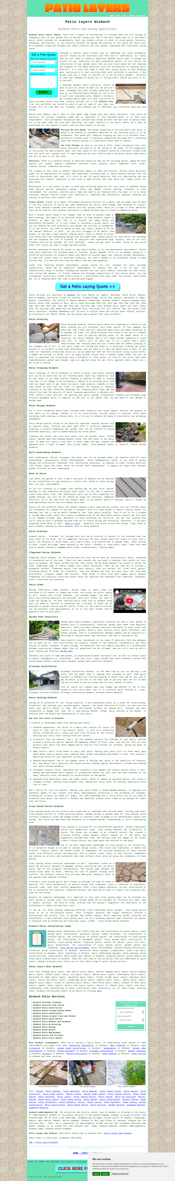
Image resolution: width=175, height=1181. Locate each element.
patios (118, 61)
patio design (90, 93)
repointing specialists (81, 1045)
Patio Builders (67, 1102)
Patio (32, 295)
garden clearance (137, 1051)
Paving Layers (73, 1094)
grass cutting (138, 1054)
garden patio (90, 64)
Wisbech (71, 295)
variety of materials (74, 161)
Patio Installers (47, 1102)
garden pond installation (71, 1048)
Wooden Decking (116, 1105)
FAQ (47, 1161)
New (36, 1161)
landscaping (109, 1048)
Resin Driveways (81, 1161)
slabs (142, 164)
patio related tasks (46, 959)
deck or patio (72, 524)
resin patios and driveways (74, 948)
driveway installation (101, 1051)
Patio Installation (110, 1100)
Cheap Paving (130, 1102)
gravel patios (134, 956)
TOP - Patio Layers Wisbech (43, 1142)
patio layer (123, 59)
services (56, 1056)
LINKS (118, 15)
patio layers (119, 306)
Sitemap (30, 1161)
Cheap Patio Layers (48, 1100)
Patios (141, 1097)
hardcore (97, 138)
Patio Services (98, 1105)
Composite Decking (38, 1108)
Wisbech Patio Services (47, 996)
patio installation (79, 988)
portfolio (106, 99)
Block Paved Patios (110, 1091)
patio (86, 85)
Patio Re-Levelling (125, 1097)
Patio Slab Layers (53, 1094)
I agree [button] (96, 1174)
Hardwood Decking (136, 1105)
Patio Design (131, 1091)
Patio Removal (53, 1091)
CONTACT (131, 15)
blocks (67, 166)
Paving (39, 1091)
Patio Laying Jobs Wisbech (118, 1133)
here (99, 991)
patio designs (114, 910)
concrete (83, 164)
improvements (35, 1045)
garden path (66, 651)
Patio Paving (105, 1097)
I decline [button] (105, 1174)
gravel (48, 164)
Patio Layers (64, 1097)
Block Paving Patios (119, 1094)
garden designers (66, 1051)
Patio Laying (94, 1102)
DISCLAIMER (141, 15)
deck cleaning (117, 1045)
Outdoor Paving (130, 1100)
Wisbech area (106, 102)
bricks (42, 166)
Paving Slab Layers (94, 1094)
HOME (111, 15)
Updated (41, 1161)
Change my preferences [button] (120, 1174)
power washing (109, 1054)
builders (47, 1054)
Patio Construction (55, 1105)
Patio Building (71, 1091)
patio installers (38, 311)
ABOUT (124, 15)
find (37, 972)
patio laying (109, 962)
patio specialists (66, 931)
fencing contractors (77, 1054)
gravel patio (52, 258)
